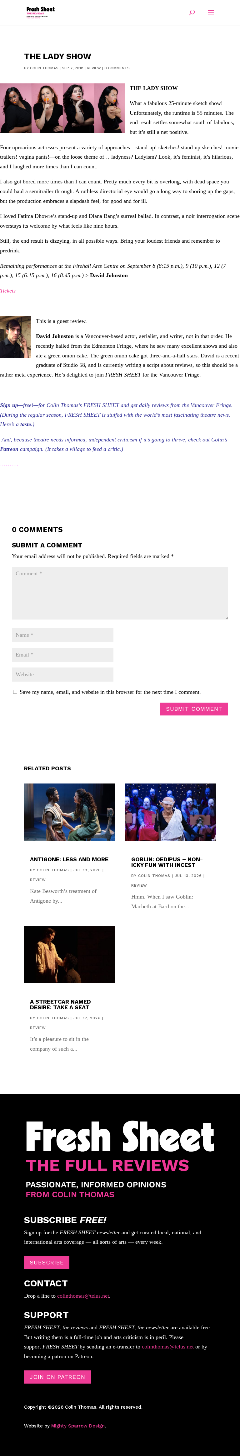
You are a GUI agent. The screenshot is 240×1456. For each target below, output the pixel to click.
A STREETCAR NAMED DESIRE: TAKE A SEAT (60, 1004)
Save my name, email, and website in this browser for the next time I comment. (110, 692)
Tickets (8, 291)
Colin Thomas (44, 68)
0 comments (117, 68)
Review (94, 68)
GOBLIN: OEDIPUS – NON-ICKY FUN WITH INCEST (167, 862)
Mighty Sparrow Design (78, 1426)
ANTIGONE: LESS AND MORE (69, 859)
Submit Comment (194, 708)
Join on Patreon (57, 1377)
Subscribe (47, 1262)
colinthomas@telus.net (82, 1296)
